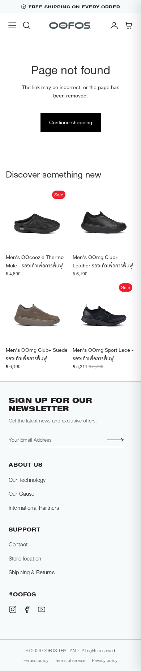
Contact (18, 544)
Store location (25, 558)
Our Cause (21, 493)
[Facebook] (27, 609)
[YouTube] (42, 609)
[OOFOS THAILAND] (70, 25)
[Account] (114, 25)
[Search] (26, 25)
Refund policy (36, 660)
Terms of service (70, 660)
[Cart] (128, 25)
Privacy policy (105, 660)
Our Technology (27, 479)
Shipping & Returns (32, 572)
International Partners (34, 507)
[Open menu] (12, 25)
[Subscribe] (113, 440)
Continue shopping (70, 122)
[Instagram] (13, 609)
